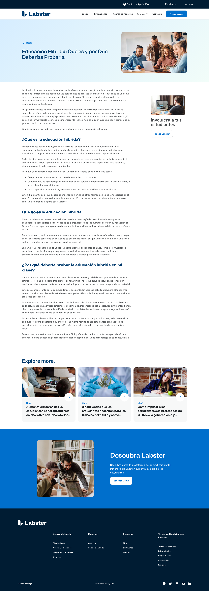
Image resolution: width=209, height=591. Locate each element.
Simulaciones (100, 13)
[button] (170, 4)
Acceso (189, 4)
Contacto (157, 13)
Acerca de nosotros (123, 13)
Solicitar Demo (121, 480)
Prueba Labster (176, 14)
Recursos (141, 14)
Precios (84, 13)
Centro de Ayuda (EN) (138, 4)
